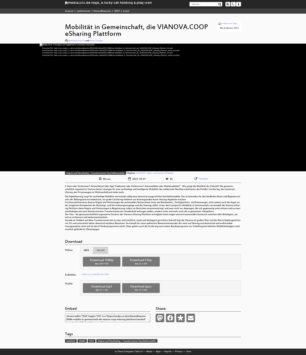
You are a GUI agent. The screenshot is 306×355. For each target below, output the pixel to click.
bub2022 (70, 341)
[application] (153, 107)
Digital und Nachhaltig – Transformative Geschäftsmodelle (95, 173)
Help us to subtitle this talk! (95, 274)
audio (170, 173)
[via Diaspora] (180, 318)
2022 (117, 11)
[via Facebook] (170, 318)
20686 (82, 341)
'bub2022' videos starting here (151, 173)
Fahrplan (203, 178)
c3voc (188, 351)
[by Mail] (190, 318)
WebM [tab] (100, 250)
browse (69, 11)
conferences (83, 11)
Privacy (178, 351)
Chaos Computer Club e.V (130, 351)
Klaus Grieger (96, 41)
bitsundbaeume (102, 11)
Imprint (168, 351)
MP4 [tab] (86, 250)
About (149, 351)
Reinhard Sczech (77, 41)
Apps (158, 351)
